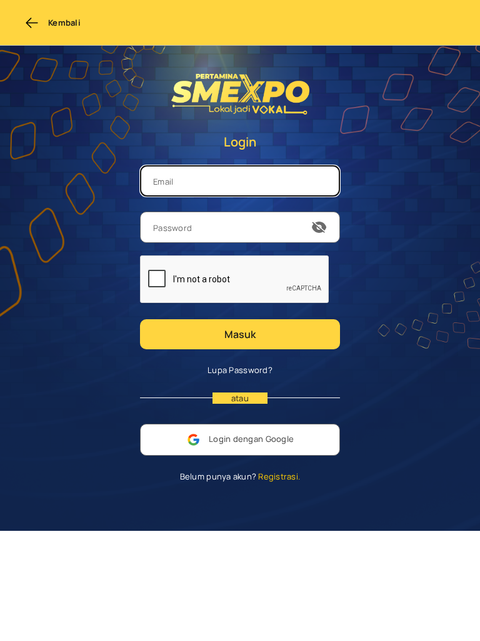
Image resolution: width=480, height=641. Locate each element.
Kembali (64, 22)
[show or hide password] (319, 227)
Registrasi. (278, 476)
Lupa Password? (240, 370)
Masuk (240, 334)
